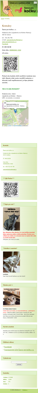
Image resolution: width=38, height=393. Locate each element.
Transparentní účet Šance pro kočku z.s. (19, 350)
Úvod (2, 18)
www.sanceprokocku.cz (9, 42)
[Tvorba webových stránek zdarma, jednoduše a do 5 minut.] (21, 390)
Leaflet (9, 125)
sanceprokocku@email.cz (14, 40)
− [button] (5, 106)
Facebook (5, 44)
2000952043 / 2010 (15, 50)
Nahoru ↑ (25, 390)
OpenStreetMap (17, 125)
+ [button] (5, 103)
